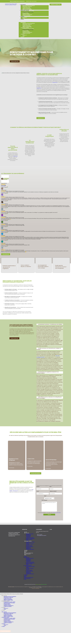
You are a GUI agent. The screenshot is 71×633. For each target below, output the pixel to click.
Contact (22, 19)
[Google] (30, 590)
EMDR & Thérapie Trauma (27, 9)
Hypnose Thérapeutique (27, 8)
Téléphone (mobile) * (53, 491)
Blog (25, 576)
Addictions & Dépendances (27, 14)
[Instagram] (34, 590)
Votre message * (44, 500)
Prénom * (38, 486)
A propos (22, 16)
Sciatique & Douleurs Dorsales (28, 29)
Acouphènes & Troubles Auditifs (28, 11)
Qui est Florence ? (27, 553)
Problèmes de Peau (26, 13)
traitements (15, 156)
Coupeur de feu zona (26, 7)
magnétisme (38, 88)
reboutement (54, 82)
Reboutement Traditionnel (27, 6)
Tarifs (24, 18)
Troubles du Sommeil (26, 15)
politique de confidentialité (56, 512)
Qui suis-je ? (25, 17)
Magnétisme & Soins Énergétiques (29, 5)
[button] (34, 20)
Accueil (25, 556)
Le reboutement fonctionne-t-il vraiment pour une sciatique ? (50, 324)
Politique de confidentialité (35, 588)
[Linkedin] (37, 590)
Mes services (23, 4)
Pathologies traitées (25, 10)
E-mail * (37, 491)
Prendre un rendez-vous (28, 577)
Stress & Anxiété (25, 12)
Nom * (51, 486)
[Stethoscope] (40, 590)
